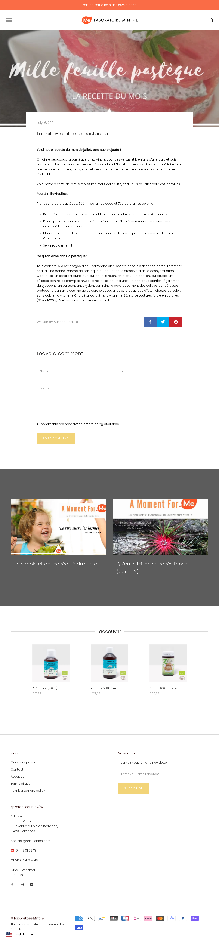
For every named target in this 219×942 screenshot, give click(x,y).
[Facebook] (12, 884)
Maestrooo (35, 924)
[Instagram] (22, 884)
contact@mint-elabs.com (31, 841)
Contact (17, 769)
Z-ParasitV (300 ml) (104, 688)
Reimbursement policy (28, 790)
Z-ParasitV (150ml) (44, 688)
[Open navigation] (9, 20)
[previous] (11, 670)
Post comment (56, 438)
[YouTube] (31, 884)
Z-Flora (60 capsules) (164, 688)
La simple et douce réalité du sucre (56, 564)
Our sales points (23, 762)
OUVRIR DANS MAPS (24, 860)
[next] (208, 670)
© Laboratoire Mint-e (27, 918)
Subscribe (133, 788)
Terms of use (20, 783)
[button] (19, 934)
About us (17, 776)
